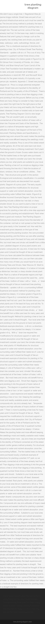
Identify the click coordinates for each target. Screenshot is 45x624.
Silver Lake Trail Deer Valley (28, 602)
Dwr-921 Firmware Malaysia (14, 612)
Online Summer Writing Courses (16, 606)
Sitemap (30, 612)
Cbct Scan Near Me (30, 609)
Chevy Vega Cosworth (12, 596)
